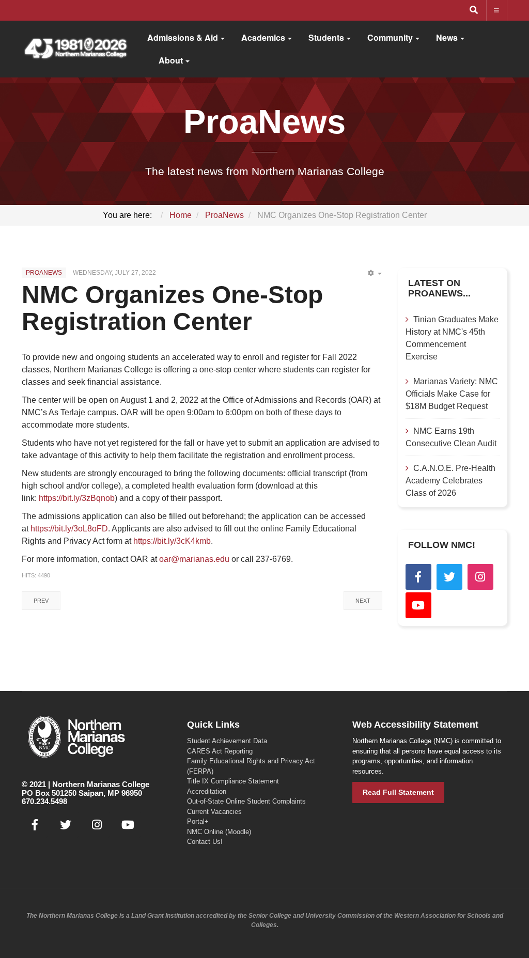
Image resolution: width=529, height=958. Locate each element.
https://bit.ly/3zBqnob (77, 498)
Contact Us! (205, 841)
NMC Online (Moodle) (219, 832)
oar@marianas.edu (194, 559)
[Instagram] (480, 577)
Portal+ (198, 821)
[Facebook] (418, 577)
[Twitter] (449, 577)
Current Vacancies (214, 811)
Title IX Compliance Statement (233, 781)
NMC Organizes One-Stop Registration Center (172, 308)
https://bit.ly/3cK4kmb (172, 541)
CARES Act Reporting (220, 751)
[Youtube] (418, 605)
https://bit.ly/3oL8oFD (69, 528)
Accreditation (206, 791)
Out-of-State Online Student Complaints (246, 801)
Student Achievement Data (227, 741)
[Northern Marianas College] (75, 49)
